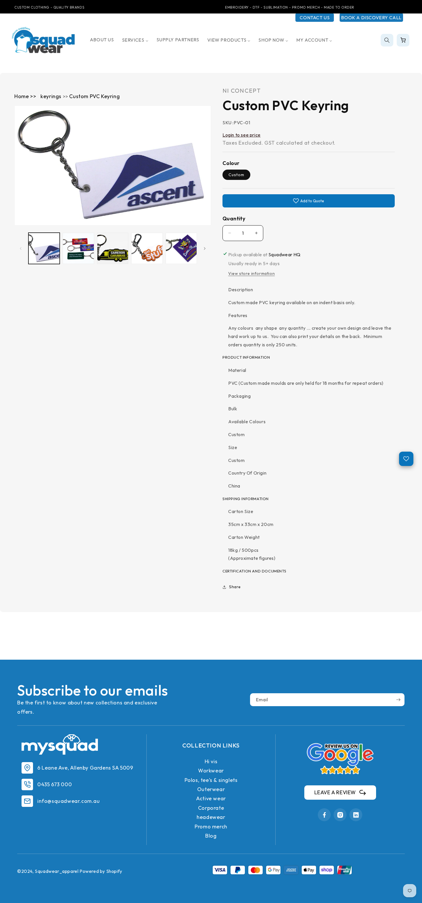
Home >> (25, 96)
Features (237, 315)
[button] (387, 40)
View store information (251, 273)
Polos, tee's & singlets (211, 780)
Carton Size (240, 511)
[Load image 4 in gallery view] (146, 248)
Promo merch (211, 826)
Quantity (233, 218)
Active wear (211, 798)
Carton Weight (244, 537)
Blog (210, 835)
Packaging (239, 396)
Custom (236, 174)
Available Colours (247, 421)
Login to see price (241, 135)
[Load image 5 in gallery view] (181, 248)
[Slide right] (204, 248)
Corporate (211, 808)
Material (237, 370)
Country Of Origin (247, 473)
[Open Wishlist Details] (406, 459)
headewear (211, 817)
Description (240, 289)
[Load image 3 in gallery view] (112, 248)
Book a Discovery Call (371, 17)
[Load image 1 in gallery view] (44, 248)
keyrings (51, 96)
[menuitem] (102, 39)
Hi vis (211, 761)
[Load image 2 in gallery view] (78, 248)
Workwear (211, 770)
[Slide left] (20, 248)
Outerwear (211, 789)
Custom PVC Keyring (94, 96)
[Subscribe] (398, 699)
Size (232, 447)
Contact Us (315, 17)
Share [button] (235, 586)
